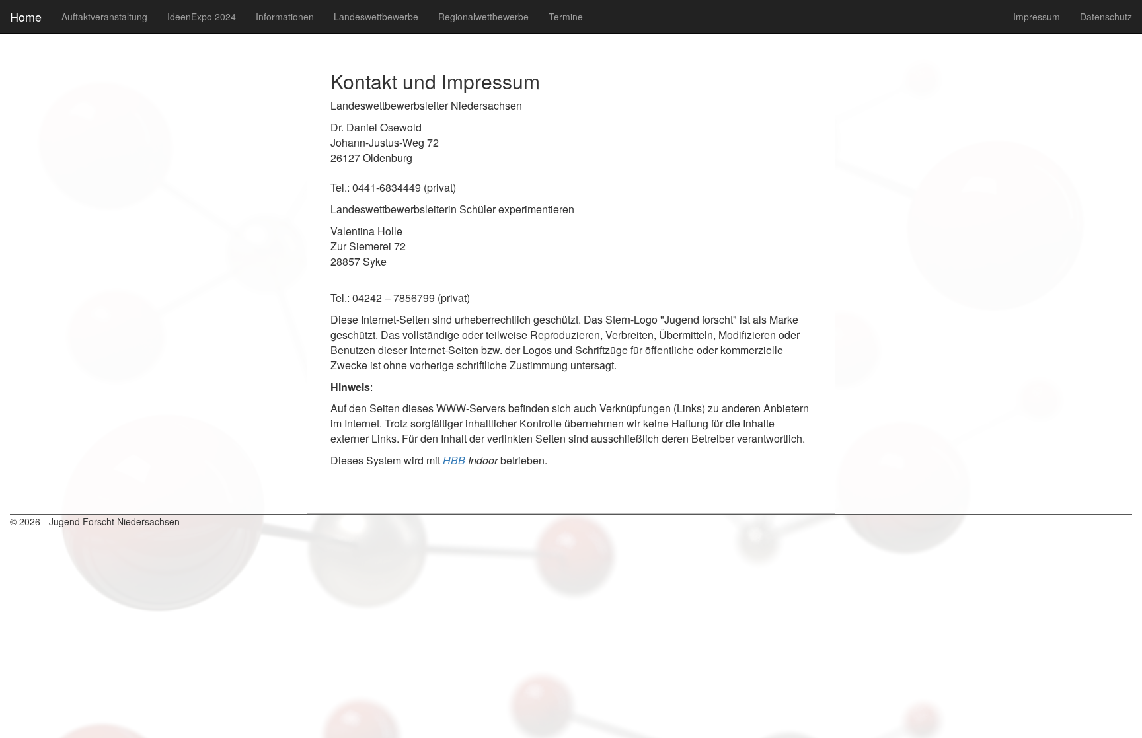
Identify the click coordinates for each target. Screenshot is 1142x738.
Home (26, 16)
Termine (566, 16)
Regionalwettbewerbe (483, 16)
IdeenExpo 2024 (201, 16)
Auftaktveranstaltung (104, 16)
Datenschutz (1106, 16)
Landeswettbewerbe (376, 16)
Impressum (1036, 16)
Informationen (285, 16)
